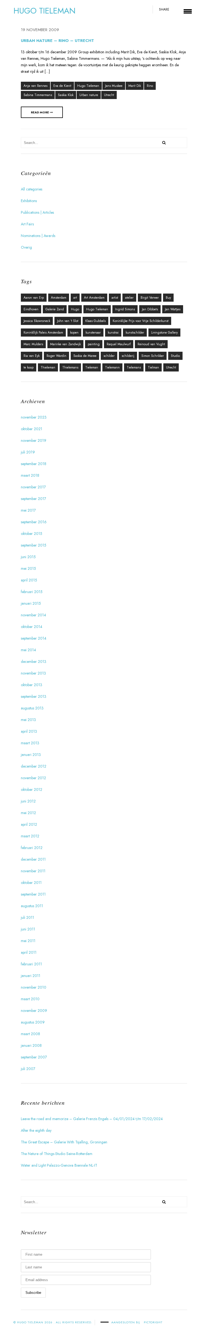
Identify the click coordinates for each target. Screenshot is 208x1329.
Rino (150, 85)
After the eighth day (36, 1130)
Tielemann (112, 367)
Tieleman (91, 367)
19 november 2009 (40, 30)
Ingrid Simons (125, 309)
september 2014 (33, 638)
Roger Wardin (56, 355)
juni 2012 (28, 801)
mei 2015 (28, 568)
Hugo (75, 309)
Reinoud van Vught (151, 344)
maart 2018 (30, 475)
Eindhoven (31, 309)
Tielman (153, 367)
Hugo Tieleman (88, 85)
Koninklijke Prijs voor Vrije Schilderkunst (140, 320)
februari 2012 (32, 847)
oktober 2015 (31, 533)
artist (115, 297)
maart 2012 (30, 836)
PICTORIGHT (153, 1322)
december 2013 (33, 661)
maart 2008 (30, 1034)
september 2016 (34, 522)
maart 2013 (30, 743)
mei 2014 (28, 650)
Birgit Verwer (150, 297)
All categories (31, 189)
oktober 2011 (31, 882)
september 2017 (33, 498)
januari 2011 (30, 975)
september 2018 (33, 463)
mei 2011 (28, 940)
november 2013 (33, 673)
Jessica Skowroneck (37, 320)
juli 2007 (28, 1068)
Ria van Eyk (32, 355)
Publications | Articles (37, 212)
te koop (29, 367)
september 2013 (33, 696)
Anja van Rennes (35, 85)
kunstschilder (135, 332)
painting (94, 344)
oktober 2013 (31, 684)
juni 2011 (28, 929)
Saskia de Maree (84, 355)
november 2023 (34, 417)
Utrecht (109, 95)
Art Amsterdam (94, 297)
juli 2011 (27, 917)
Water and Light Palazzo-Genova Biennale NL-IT (59, 1165)
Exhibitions (29, 200)
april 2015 (29, 580)
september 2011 (33, 894)
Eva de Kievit (62, 85)
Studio (175, 355)
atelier (129, 297)
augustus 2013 (32, 708)
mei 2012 (28, 812)
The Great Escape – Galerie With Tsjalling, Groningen (64, 1142)
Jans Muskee (113, 85)
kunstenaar (93, 332)
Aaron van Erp (34, 297)
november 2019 (33, 440)
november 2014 (33, 615)
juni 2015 (28, 557)
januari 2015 (31, 603)
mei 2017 (28, 510)
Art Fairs (27, 224)
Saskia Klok (65, 95)
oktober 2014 (31, 626)
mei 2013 (28, 719)
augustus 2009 (33, 1022)
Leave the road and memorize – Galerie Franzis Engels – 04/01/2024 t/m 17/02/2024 (92, 1118)
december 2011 (33, 859)
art (75, 297)
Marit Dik (134, 85)
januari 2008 (31, 1045)
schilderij (128, 355)
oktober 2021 (31, 429)
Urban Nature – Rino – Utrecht (57, 41)
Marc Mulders (33, 344)
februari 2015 (32, 591)
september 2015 (33, 545)
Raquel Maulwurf (119, 344)
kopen (74, 332)
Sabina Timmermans (38, 95)
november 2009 (34, 1010)
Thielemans (70, 367)
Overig (26, 247)
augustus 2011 (32, 906)
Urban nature (88, 95)
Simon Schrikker (152, 355)
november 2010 (33, 987)
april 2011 (29, 952)
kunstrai (113, 332)
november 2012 (33, 778)
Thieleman (48, 367)
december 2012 (33, 766)
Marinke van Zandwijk (65, 344)
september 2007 (34, 1057)
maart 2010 (30, 999)
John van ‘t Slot (67, 320)
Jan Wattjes (172, 309)
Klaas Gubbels (95, 320)
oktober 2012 (31, 789)
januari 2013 (31, 754)
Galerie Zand (55, 309)
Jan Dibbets (150, 309)
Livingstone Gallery (164, 332)
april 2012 (29, 824)
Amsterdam (58, 297)
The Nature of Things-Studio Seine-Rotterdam (56, 1153)
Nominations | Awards (38, 235)
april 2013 (29, 731)
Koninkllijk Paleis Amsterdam (43, 332)
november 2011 (33, 871)
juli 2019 (28, 452)
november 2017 (33, 487)
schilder (109, 355)
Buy (168, 297)
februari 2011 (31, 964)
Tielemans (134, 367)
